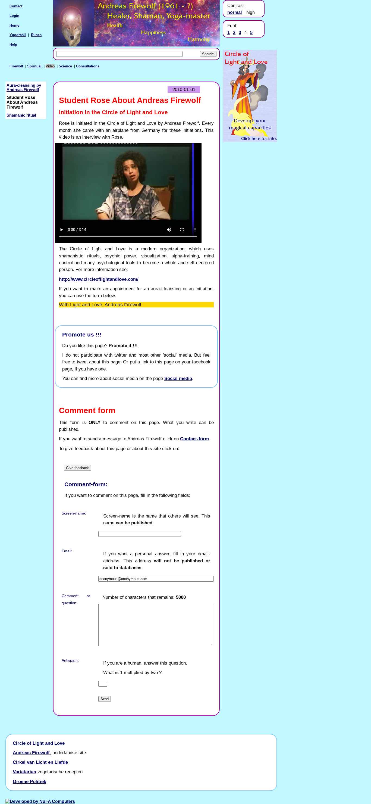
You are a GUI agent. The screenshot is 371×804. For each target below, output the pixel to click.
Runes (36, 35)
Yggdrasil (18, 35)
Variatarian (24, 771)
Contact (16, 6)
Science (65, 66)
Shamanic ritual (21, 115)
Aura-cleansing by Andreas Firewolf (24, 87)
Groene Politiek (29, 781)
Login (14, 16)
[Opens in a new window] (250, 140)
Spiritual (34, 66)
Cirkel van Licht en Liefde (40, 762)
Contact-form (194, 438)
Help (13, 44)
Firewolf (16, 66)
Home (14, 25)
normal (234, 12)
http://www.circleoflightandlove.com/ (99, 279)
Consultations (87, 66)
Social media (178, 378)
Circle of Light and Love (39, 743)
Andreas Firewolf (31, 752)
